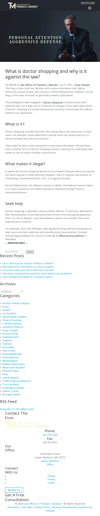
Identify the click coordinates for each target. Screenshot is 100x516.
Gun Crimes (8, 350)
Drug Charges (82, 84)
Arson (5, 306)
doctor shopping (52, 102)
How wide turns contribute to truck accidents (28, 266)
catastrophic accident (14, 316)
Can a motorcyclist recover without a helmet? (28, 263)
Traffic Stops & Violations (16, 381)
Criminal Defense (11, 323)
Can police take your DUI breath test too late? (28, 270)
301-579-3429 (88, 2)
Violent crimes (10, 391)
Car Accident (9, 313)
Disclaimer (13, 507)
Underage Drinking (13, 387)
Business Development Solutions (70, 507)
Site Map (27, 507)
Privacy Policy (42, 507)
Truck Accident (10, 384)
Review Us (14, 490)
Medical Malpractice (13, 364)
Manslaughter (10, 360)
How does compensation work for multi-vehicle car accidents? (37, 273)
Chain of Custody (11, 320)
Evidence (7, 340)
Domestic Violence (12, 326)
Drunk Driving (10, 333)
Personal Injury (10, 370)
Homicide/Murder (12, 353)
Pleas (5, 374)
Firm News (8, 347)
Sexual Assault (10, 377)
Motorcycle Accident (13, 367)
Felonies (7, 343)
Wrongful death (11, 394)
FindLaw (50, 510)
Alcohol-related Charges (15, 303)
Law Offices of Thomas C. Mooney (39, 84)
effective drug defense (71, 235)
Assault (6, 310)
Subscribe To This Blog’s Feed (17, 409)
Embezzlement (10, 337)
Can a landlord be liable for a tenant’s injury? (27, 276)
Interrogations (10, 357)
